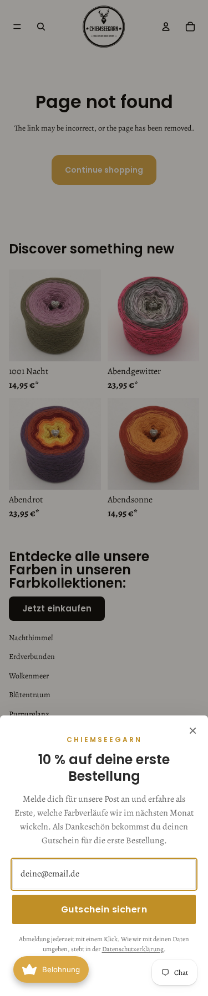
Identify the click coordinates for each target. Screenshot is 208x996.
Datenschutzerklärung (133, 949)
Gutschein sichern (104, 909)
